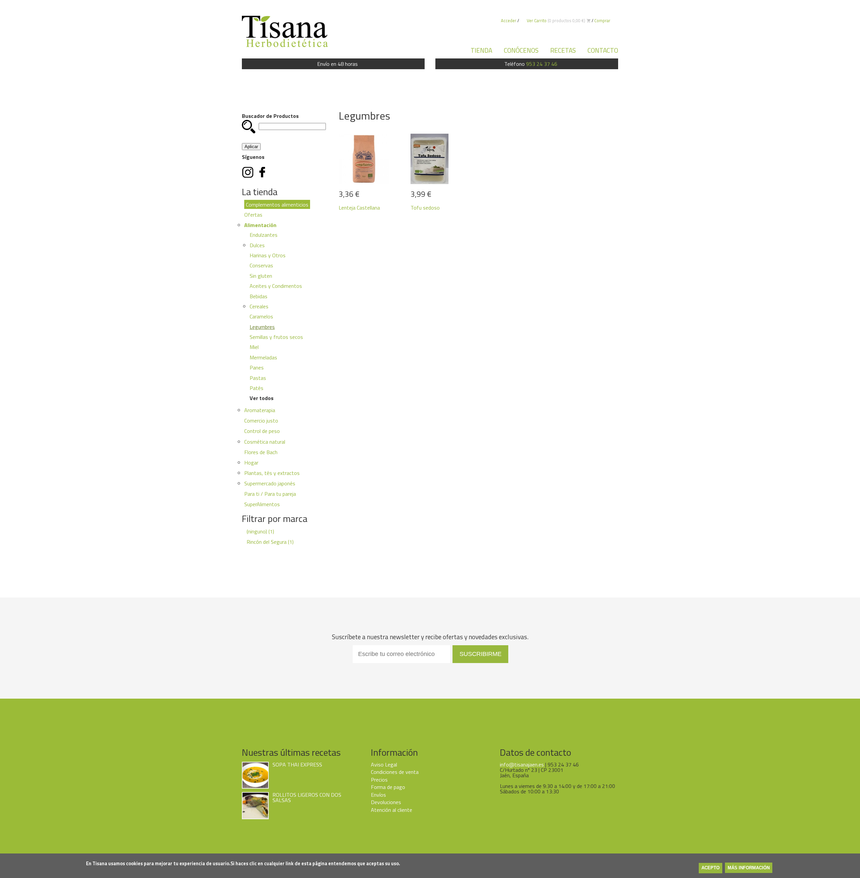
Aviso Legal (384, 764)
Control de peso (262, 431)
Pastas (258, 378)
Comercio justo (261, 420)
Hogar (251, 462)
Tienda (481, 50)
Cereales (259, 306)
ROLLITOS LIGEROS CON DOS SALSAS (306, 797)
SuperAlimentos (262, 504)
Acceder (508, 20)
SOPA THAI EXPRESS (297, 764)
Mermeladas (263, 357)
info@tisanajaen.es (522, 764)
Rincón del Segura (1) (270, 542)
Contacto (603, 50)
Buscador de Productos (270, 116)
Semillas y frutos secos (276, 337)
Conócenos (521, 50)
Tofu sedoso (425, 208)
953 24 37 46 (541, 64)
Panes (257, 367)
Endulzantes (263, 235)
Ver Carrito (537, 20)
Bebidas (258, 296)
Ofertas (253, 215)
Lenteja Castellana (359, 208)
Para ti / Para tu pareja (270, 494)
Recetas (563, 50)
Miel (254, 347)
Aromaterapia (259, 410)
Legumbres (262, 327)
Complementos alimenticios (277, 204)
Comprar (602, 20)
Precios (379, 780)
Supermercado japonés (269, 483)
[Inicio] (285, 31)
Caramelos (261, 316)
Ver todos (261, 398)
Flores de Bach (260, 452)
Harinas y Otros (268, 255)
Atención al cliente (391, 810)
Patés (256, 388)
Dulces (257, 245)
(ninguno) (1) (260, 531)
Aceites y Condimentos (276, 286)
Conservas (261, 265)
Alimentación (260, 225)
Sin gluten (261, 276)
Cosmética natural (264, 442)
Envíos (378, 795)
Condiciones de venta (395, 772)
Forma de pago (388, 787)
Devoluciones (386, 802)
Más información (749, 868)
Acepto (710, 868)
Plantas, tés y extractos (272, 473)
